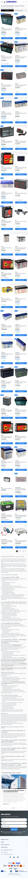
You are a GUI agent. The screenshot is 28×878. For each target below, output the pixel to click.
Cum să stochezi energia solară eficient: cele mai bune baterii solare (13, 791)
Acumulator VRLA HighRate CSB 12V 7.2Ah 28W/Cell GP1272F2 (6, 86)
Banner (2, 166)
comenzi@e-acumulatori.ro (7, 854)
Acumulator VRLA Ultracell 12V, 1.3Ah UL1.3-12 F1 (7, 354)
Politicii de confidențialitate (17, 832)
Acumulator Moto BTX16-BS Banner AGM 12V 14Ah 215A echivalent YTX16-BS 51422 (6, 437)
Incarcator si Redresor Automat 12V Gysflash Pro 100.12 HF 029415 (21, 541)
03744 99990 (4, 852)
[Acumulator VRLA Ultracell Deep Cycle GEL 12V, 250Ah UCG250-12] (7, 317)
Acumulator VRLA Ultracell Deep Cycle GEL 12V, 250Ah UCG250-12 (6, 326)
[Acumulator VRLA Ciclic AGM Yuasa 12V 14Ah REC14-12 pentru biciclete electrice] (21, 238)
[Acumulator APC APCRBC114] (7, 479)
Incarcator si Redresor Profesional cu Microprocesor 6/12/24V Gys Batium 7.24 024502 (6, 299)
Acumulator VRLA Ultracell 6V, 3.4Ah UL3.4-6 (20, 114)
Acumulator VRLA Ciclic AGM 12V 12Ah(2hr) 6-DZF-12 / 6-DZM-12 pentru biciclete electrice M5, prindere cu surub (7, 57)
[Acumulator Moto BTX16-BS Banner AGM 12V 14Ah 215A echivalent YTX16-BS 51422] (7, 427)
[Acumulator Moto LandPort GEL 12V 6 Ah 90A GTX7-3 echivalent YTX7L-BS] (7, 212)
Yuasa (2, 246)
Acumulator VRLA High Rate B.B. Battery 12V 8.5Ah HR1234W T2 (6, 383)
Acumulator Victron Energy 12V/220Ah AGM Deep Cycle (20, 489)
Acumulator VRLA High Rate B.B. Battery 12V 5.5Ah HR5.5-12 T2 (7, 411)
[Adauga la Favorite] (12, 14)
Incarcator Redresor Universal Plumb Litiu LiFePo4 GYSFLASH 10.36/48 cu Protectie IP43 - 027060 (21, 516)
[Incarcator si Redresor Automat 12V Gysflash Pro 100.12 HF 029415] (21, 531)
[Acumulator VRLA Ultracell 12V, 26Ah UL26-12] (21, 453)
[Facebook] (10, 857)
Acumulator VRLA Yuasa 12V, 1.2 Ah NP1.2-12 (20, 299)
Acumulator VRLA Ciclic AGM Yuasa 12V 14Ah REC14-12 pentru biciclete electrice (20, 248)
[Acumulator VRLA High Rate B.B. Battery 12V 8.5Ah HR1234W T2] (7, 373)
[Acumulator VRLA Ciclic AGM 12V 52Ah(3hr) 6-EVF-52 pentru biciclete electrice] (21, 401)
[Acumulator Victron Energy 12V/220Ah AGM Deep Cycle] (21, 479)
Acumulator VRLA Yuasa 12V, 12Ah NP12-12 (20, 274)
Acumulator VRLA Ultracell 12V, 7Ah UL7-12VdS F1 (21, 29)
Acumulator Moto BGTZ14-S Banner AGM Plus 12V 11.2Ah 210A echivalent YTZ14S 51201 (21, 437)
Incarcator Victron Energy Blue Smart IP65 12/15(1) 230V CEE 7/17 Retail (6, 541)
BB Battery (3, 140)
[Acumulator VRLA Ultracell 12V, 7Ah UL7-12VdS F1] (21, 20)
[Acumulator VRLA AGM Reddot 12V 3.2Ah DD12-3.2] (21, 76)
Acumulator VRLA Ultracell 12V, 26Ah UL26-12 (21, 463)
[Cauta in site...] (23, 2)
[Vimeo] (18, 857)
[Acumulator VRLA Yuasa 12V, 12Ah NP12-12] (21, 264)
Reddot (16, 83)
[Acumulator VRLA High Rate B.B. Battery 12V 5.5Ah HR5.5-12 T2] (7, 401)
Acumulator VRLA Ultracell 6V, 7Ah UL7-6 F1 (20, 354)
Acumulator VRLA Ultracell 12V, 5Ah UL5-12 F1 (7, 463)
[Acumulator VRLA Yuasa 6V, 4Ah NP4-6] (7, 238)
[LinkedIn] (14, 857)
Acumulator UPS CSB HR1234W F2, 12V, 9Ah (21, 194)
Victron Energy (18, 487)
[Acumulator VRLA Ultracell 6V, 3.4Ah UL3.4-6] (21, 104)
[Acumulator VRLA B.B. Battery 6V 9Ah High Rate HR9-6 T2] (7, 132)
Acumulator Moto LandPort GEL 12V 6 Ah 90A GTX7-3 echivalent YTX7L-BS (6, 222)
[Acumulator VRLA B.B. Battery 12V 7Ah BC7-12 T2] (21, 373)
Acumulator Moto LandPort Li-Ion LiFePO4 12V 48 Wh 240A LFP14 (6, 516)
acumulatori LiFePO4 (17, 645)
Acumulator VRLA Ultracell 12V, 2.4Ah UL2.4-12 (21, 326)
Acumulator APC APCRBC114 (6, 488)
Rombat (2, 27)
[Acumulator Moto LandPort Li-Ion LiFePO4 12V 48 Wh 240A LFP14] (7, 506)
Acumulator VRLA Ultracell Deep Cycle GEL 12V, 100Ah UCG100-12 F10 (6, 114)
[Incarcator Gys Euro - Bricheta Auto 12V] (21, 212)
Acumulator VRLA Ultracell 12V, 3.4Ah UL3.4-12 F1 (7, 194)
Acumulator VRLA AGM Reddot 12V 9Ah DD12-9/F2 (21, 168)
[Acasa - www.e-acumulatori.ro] (10, 2)
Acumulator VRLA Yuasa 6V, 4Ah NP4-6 (6, 248)
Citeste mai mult (6, 803)
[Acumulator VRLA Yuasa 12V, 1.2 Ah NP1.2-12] (21, 289)
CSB (2, 83)
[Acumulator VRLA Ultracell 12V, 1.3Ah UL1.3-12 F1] (7, 345)
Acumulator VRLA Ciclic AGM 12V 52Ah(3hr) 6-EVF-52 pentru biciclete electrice (21, 411)
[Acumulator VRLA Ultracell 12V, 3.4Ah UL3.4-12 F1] (7, 184)
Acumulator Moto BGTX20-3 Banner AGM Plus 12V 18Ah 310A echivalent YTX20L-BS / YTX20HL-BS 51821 (6, 274)
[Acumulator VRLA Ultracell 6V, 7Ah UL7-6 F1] (21, 345)
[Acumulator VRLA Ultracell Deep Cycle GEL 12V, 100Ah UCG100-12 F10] (7, 104)
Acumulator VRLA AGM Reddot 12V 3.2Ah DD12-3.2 (21, 86)
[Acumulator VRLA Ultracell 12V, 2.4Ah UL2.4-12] (21, 317)
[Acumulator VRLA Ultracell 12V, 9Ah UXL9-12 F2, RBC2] (21, 48)
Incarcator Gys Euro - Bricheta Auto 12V (20, 222)
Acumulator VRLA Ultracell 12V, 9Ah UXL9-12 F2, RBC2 (21, 57)
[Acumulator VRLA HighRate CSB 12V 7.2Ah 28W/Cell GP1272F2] (7, 76)
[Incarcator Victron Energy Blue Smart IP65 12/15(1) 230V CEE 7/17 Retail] (7, 531)
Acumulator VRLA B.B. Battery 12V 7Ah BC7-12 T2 (20, 383)
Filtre (8, 10)
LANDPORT (3, 220)
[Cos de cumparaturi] (26, 2)
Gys (16, 220)
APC (2, 487)
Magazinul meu (4, 839)
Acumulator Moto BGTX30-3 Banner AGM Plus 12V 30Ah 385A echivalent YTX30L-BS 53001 (6, 168)
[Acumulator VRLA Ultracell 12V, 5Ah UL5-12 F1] (7, 453)
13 (23, 551)
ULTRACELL (17, 27)
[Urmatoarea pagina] (25, 551)
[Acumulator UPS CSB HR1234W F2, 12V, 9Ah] (21, 184)
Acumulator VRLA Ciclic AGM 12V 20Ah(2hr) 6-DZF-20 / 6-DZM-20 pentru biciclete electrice (6, 29)
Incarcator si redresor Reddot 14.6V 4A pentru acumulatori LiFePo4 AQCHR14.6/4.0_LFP (20, 142)
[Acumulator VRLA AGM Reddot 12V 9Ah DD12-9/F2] (21, 158)
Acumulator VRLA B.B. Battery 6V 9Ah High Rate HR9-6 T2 (6, 142)
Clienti (2, 842)
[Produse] (2, 1)
